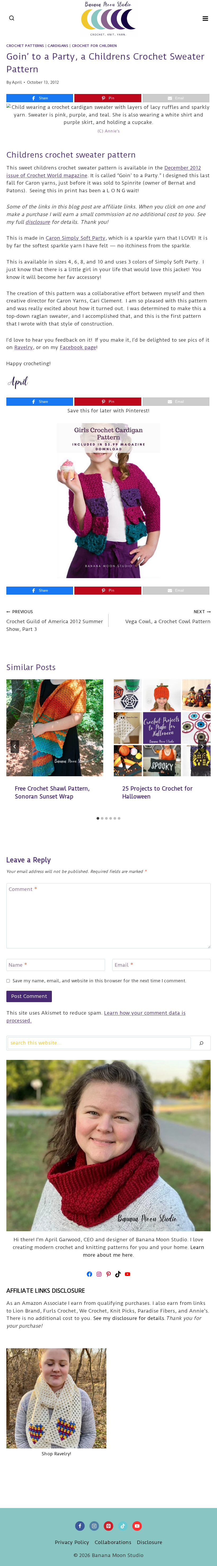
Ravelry (23, 347)
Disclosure (149, 1542)
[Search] (201, 1043)
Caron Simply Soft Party (75, 238)
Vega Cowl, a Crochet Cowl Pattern (168, 616)
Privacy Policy (72, 1542)
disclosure (37, 222)
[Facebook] (80, 1526)
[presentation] (54, 727)
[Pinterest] (108, 1526)
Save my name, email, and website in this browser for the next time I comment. (99, 980)
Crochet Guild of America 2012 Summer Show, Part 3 (54, 620)
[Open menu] (205, 18)
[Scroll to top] (203, 1557)
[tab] (98, 818)
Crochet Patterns (25, 46)
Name (18, 965)
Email (124, 965)
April (17, 82)
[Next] (202, 746)
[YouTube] (137, 1526)
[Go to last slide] (15, 746)
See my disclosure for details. (129, 1318)
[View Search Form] (11, 18)
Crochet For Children (94, 46)
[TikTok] (123, 1526)
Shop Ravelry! (56, 1453)
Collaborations (113, 1542)
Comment (23, 889)
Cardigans (58, 46)
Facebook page (78, 347)
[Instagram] (94, 1526)
